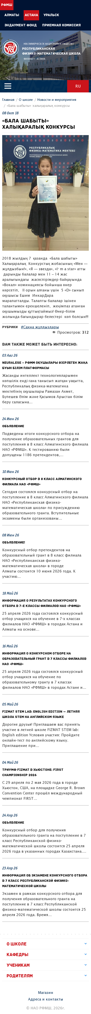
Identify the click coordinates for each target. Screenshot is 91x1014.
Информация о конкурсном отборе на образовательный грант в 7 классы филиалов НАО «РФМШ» (44, 659)
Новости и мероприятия (56, 99)
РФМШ (10, 48)
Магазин (45, 993)
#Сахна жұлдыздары (40, 327)
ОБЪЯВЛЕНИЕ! (13, 542)
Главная (8, 99)
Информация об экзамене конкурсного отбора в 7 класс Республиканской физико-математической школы (44, 881)
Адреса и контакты (45, 999)
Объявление (13, 426)
